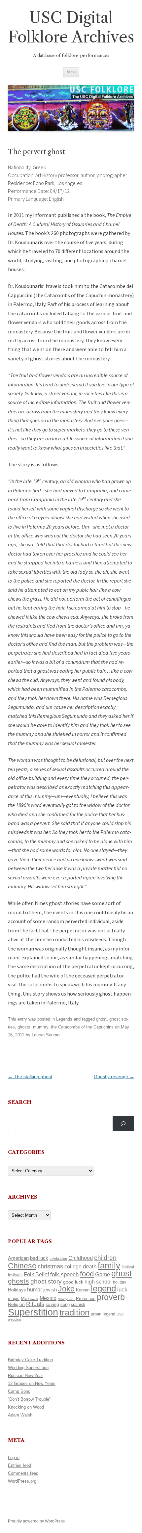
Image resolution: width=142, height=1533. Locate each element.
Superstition (33, 1312)
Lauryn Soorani (46, 1034)
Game (102, 1274)
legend (103, 1288)
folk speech (64, 1274)
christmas (50, 1266)
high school (98, 1282)
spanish (78, 1305)
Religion (16, 1304)
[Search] (123, 1123)
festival (128, 1267)
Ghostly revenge (114, 1076)
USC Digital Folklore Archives (71, 27)
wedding (14, 1319)
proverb (111, 1297)
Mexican (29, 1298)
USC (120, 1314)
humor (34, 1289)
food (87, 1274)
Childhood (80, 1258)
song (65, 1304)
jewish (50, 1289)
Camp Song (19, 1391)
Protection (85, 1298)
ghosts (24, 1027)
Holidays (17, 1289)
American (18, 1258)
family (109, 1265)
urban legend (103, 1314)
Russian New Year (25, 1375)
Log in (13, 1457)
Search (19, 1102)
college (73, 1266)
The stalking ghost (30, 1076)
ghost (101, 1019)
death (89, 1266)
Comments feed (23, 1473)
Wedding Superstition (28, 1367)
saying (52, 1304)
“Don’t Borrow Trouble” (29, 1399)
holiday (119, 1282)
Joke (66, 1289)
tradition (74, 1312)
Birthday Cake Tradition (30, 1359)
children (105, 1257)
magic (13, 1298)
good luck (73, 1282)
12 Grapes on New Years (31, 1383)
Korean (82, 1289)
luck (122, 1289)
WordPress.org (22, 1481)
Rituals (35, 1304)
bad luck (39, 1258)
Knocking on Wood (26, 1407)
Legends (64, 1019)
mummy (40, 1027)
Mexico (48, 1298)
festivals (15, 1275)
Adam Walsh (20, 1415)
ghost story (46, 1281)
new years (66, 1299)
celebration (58, 1258)
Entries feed (19, 1465)
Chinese (22, 1265)
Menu (71, 72)
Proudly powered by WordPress (36, 1521)
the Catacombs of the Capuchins (82, 1027)
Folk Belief (36, 1274)
